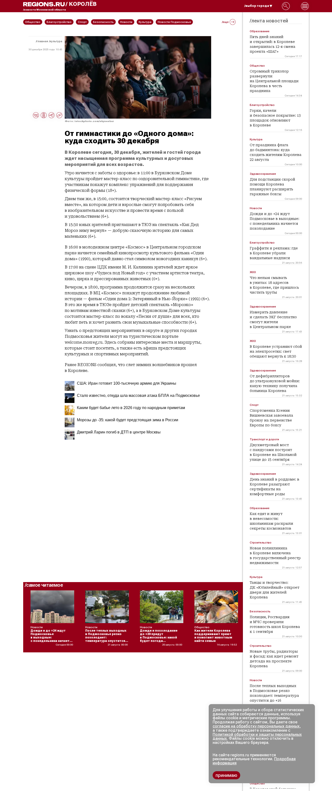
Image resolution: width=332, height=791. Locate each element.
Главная (42, 41)
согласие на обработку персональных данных (256, 726)
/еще (225, 22)
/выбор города (256, 6)
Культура (56, 41)
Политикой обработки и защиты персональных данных (257, 736)
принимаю (226, 775)
